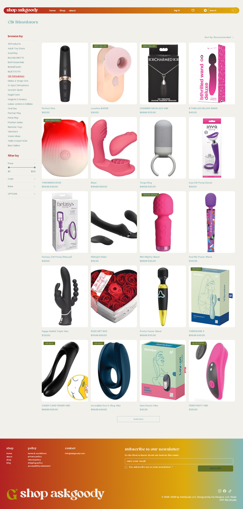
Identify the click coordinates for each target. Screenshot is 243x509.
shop (8, 459)
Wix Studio (231, 499)
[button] (62, 11)
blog (8, 463)
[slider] (9, 167)
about (9, 456)
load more (138, 419)
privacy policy (35, 456)
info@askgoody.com (75, 453)
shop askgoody (22, 10)
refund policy (34, 459)
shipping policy (35, 463)
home (9, 453)
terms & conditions (37, 453)
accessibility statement (39, 466)
